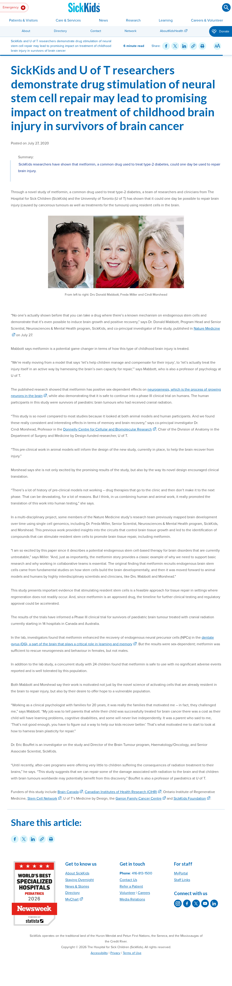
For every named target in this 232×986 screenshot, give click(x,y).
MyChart (72, 899)
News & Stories (77, 886)
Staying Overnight (79, 880)
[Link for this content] (193, 46)
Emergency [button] (11, 7)
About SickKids (77, 873)
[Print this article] (202, 46)
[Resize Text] (217, 46)
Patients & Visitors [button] (23, 20)
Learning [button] (166, 20)
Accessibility (99, 953)
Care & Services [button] (68, 20)
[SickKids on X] (196, 903)
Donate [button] (223, 31)
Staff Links (182, 880)
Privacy (115, 953)
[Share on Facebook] (166, 46)
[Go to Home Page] (84, 7)
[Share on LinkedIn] (184, 46)
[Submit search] (226, 7)
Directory (60, 31)
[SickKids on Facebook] (187, 903)
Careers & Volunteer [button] (207, 20)
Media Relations (132, 899)
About (26, 31)
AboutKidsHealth (171, 31)
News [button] (103, 20)
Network (130, 31)
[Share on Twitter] (175, 46)
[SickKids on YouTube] (205, 903)
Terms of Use (132, 953)
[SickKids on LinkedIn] (214, 903)
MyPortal (181, 873)
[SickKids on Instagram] (178, 903)
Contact (95, 31)
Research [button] (133, 20)
